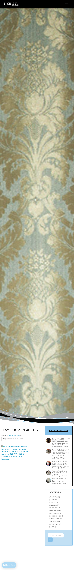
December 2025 (55, 516)
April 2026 (53, 505)
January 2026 (54, 513)
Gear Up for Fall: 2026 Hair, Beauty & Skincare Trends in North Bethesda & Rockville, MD (61, 441)
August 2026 (54, 497)
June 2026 (52, 502)
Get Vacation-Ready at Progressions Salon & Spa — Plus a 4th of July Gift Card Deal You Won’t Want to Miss (61, 453)
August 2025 (54, 524)
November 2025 (55, 519)
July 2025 (52, 527)
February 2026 (54, 511)
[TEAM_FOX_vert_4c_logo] (15, 518)
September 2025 (55, 521)
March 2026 (53, 508)
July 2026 (52, 500)
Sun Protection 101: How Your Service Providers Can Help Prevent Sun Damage (60, 464)
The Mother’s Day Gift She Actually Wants (59, 472)
